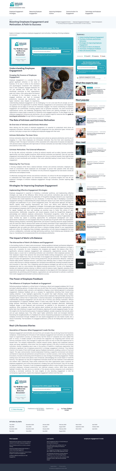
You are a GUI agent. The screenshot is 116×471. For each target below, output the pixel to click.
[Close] (86, 223)
